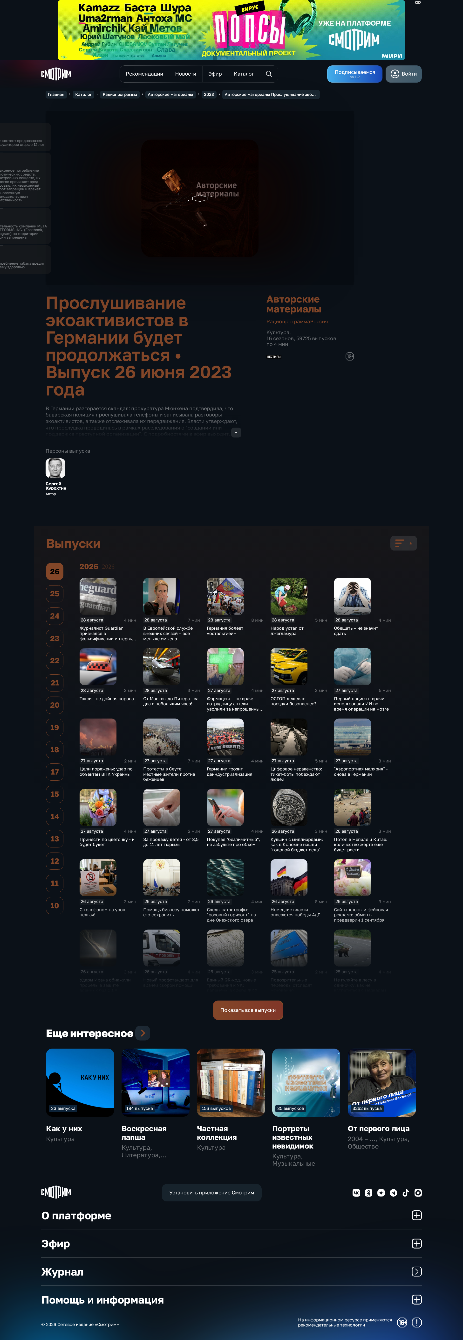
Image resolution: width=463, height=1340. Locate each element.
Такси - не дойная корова (107, 698)
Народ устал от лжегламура (287, 630)
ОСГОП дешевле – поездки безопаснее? (293, 701)
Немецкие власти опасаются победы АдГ (295, 912)
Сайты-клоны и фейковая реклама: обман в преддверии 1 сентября (361, 915)
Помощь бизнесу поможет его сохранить (171, 912)
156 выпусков (216, 1108)
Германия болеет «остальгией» (225, 630)
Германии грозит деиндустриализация (229, 771)
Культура (277, 332)
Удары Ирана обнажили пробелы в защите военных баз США (105, 985)
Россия (319, 321)
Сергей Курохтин (56, 486)
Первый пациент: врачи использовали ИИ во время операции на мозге (361, 704)
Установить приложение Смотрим (211, 1193)
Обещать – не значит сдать (356, 630)
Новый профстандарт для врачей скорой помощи (170, 982)
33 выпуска (63, 1108)
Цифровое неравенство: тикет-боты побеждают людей (296, 774)
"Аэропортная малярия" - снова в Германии (361, 771)
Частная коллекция (217, 1133)
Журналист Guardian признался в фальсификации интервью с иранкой (107, 635)
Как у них (64, 1128)
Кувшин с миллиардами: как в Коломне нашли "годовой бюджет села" (297, 844)
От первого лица (379, 1128)
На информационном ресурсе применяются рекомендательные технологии (345, 1322)
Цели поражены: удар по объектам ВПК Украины (106, 771)
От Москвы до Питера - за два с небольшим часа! (170, 701)
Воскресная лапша (144, 1133)
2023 (209, 94)
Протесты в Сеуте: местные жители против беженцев (169, 774)
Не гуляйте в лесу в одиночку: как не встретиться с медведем (360, 985)
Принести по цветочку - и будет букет (107, 842)
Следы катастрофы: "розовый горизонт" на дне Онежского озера (231, 915)
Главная (56, 94)
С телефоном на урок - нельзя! (104, 912)
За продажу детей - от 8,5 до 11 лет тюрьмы (170, 842)
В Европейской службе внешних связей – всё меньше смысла (168, 633)
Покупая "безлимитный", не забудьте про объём (233, 842)
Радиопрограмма (120, 94)
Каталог (83, 94)
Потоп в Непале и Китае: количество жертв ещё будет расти (360, 844)
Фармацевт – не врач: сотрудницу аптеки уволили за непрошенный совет (234, 706)
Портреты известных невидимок (292, 1137)
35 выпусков (290, 1108)
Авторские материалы (170, 94)
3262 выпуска (367, 1108)
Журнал (62, 1271)
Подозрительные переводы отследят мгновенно (291, 985)
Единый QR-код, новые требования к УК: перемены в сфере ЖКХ (232, 985)
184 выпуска (139, 1108)
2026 (108, 566)
